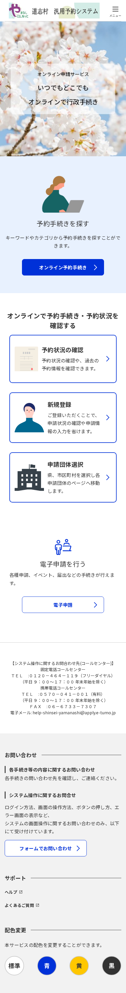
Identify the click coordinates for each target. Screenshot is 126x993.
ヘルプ (11, 892)
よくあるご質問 (19, 905)
